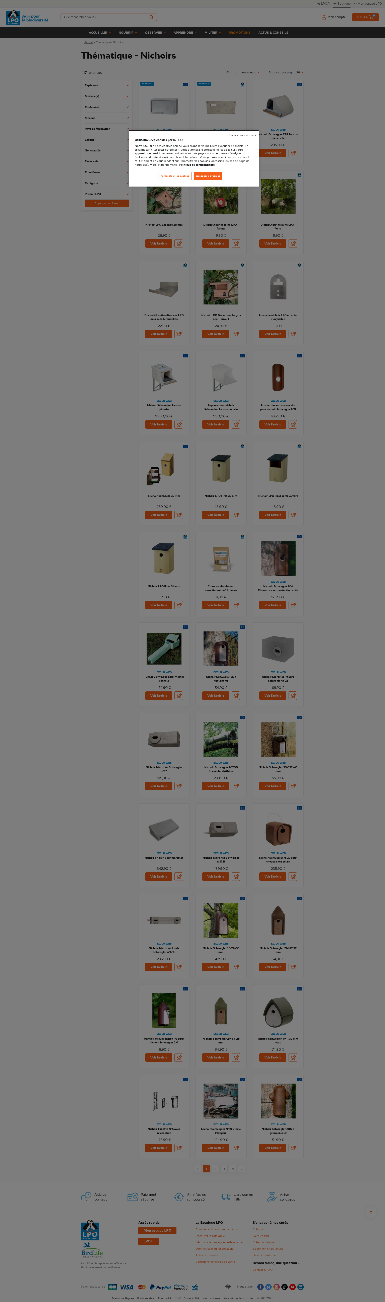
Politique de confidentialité (197, 164)
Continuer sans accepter (242, 135)
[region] (194, 158)
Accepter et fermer (208, 176)
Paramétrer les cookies (174, 176)
